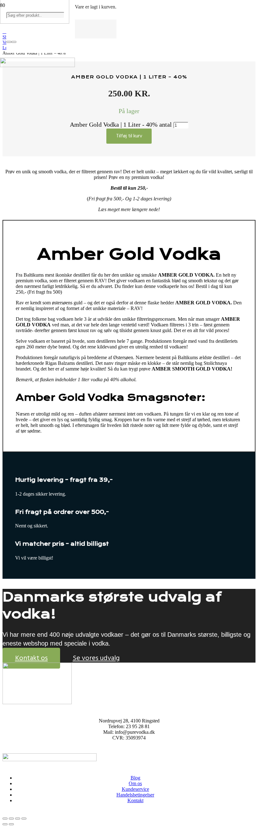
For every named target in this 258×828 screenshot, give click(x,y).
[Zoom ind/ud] (5, 818)
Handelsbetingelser (135, 794)
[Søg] (8, 42)
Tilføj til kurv (129, 135)
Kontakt (135, 800)
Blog (135, 777)
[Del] (17, 818)
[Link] (37, 65)
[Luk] (13, 42)
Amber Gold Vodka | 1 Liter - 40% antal (121, 124)
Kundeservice (135, 789)
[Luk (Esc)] (23, 818)
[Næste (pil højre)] (11, 824)
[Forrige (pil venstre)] (5, 824)
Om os (135, 783)
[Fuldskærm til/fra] (11, 818)
